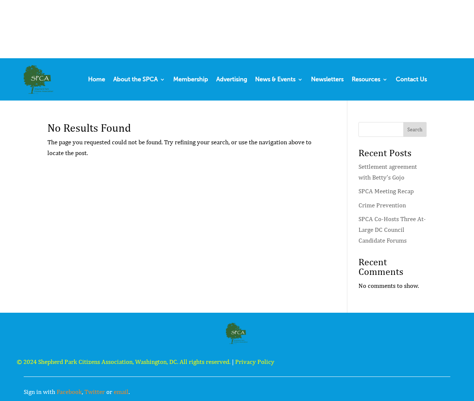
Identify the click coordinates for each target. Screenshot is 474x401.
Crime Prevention (382, 205)
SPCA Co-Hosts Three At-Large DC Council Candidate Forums (392, 229)
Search (415, 129)
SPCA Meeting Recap (386, 191)
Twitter (94, 391)
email (121, 391)
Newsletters (327, 79)
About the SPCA (135, 79)
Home (96, 79)
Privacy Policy (254, 361)
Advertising (231, 79)
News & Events (275, 79)
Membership (190, 79)
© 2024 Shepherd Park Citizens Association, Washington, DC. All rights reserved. (123, 361)
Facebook (69, 391)
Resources (366, 79)
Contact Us (411, 79)
